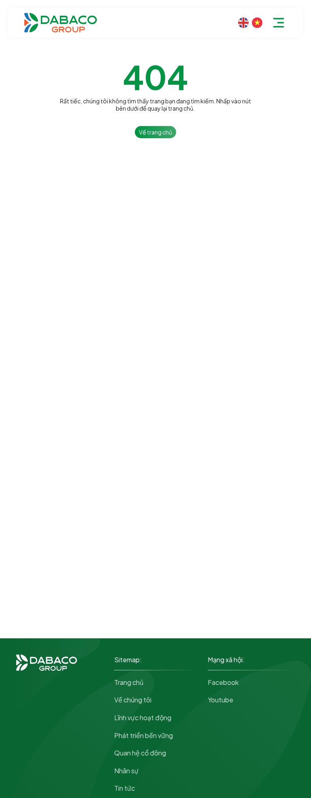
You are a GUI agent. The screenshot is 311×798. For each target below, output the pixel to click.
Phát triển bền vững (143, 735)
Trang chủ (128, 682)
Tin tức (124, 788)
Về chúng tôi (132, 699)
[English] (243, 22)
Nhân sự (126, 770)
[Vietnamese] (257, 22)
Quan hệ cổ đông (140, 753)
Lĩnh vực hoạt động (142, 717)
